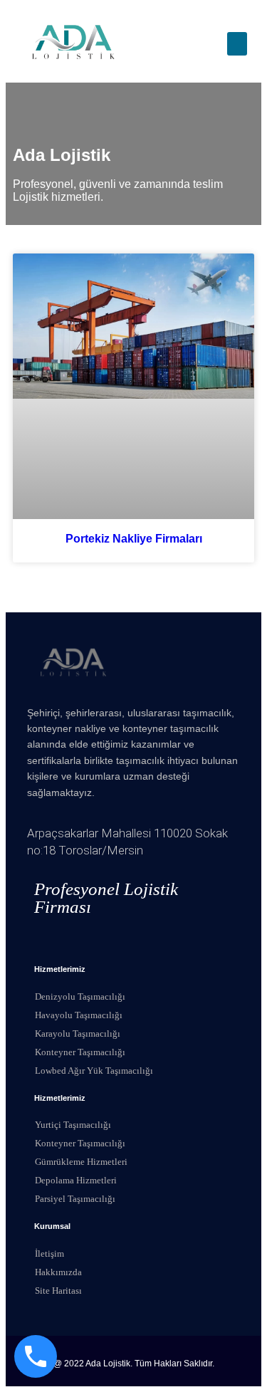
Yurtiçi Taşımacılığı (73, 1124)
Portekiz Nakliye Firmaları (134, 539)
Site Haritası (58, 1290)
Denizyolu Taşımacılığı (80, 996)
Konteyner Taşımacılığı (80, 1052)
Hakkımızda (58, 1272)
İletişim (49, 1253)
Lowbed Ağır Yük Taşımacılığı (94, 1070)
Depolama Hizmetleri (76, 1180)
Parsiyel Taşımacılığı (75, 1198)
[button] (237, 44)
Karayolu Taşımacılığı (77, 1033)
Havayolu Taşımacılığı (78, 1015)
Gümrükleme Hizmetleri (81, 1161)
